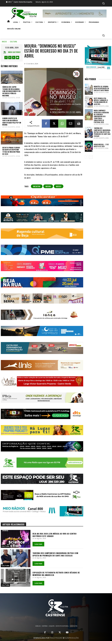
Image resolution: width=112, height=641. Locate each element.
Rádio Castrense (14, 52)
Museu (58, 186)
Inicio (4, 41)
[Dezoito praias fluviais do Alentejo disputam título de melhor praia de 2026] (12, 137)
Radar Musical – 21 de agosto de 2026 (101, 145)
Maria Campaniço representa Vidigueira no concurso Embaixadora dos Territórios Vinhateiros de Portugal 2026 (101, 116)
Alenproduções (72, 638)
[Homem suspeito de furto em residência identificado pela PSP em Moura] (12, 108)
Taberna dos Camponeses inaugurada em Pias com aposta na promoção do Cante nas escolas (55, 554)
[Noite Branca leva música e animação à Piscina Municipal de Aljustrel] (89, 101)
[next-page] (91, 157)
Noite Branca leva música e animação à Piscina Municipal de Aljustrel (101, 101)
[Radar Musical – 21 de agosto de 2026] (89, 146)
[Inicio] (8, 22)
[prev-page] (86, 157)
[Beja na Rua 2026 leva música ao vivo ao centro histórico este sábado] (15, 539)
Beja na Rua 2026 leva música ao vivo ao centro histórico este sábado (54, 534)
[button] (103, 3)
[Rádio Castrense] (24, 13)
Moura (48, 186)
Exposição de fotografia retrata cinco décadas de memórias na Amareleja (56, 573)
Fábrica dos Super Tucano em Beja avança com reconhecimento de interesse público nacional (11, 91)
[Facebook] (6, 57)
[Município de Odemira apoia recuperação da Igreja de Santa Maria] (89, 89)
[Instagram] (9, 57)
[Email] (70, 123)
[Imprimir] (79, 123)
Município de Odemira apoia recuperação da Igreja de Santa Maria (101, 88)
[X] (13, 57)
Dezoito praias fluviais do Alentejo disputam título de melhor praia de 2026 (11, 150)
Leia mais (38, 544)
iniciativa (36, 186)
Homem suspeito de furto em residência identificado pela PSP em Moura (11, 121)
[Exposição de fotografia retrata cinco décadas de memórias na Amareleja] (15, 578)
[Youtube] (17, 57)
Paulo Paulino (56, 638)
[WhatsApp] (62, 123)
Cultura (13, 41)
